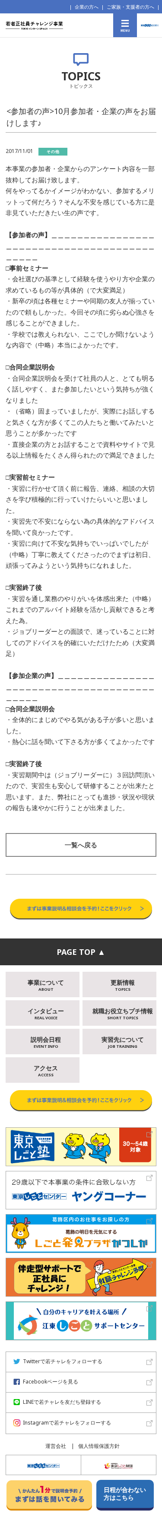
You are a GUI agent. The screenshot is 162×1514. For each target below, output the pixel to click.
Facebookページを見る (50, 1381)
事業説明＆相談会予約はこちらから (81, 890)
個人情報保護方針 (99, 1446)
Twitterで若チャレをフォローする (62, 1361)
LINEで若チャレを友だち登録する (62, 1402)
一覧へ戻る (81, 844)
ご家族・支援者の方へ (130, 6)
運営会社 (55, 1446)
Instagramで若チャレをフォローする (67, 1422)
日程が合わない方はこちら (125, 1493)
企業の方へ (86, 6)
